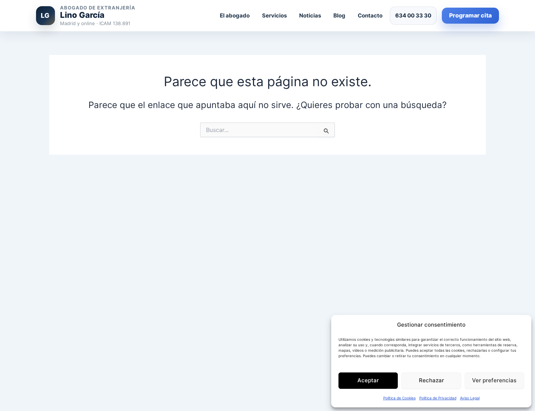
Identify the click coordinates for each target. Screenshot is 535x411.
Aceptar (368, 380)
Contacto (370, 15)
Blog (339, 15)
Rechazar (431, 380)
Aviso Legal (470, 398)
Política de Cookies (399, 398)
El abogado (235, 15)
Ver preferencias (494, 380)
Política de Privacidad (437, 398)
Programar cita (470, 15)
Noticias (310, 15)
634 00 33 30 (413, 15)
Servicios (274, 15)
